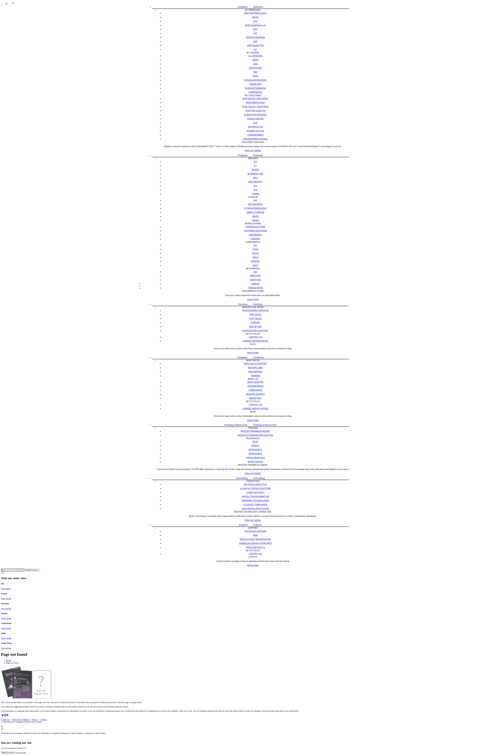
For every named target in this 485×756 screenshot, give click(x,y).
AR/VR (255, 17)
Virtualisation (255, 45)
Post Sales (255, 319)
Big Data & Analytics (255, 484)
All (255, 162)
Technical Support (255, 531)
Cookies (43, 719)
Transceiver (255, 288)
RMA (255, 535)
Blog (255, 442)
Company (242, 357)
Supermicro (255, 92)
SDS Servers (255, 204)
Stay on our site (8, 753)
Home (8, 661)
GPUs (255, 257)
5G (255, 49)
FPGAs (255, 253)
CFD (255, 21)
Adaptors (255, 280)
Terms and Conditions (20, 719)
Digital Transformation (255, 496)
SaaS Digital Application (255, 509)
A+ (255, 166)
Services (243, 304)
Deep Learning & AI (255, 25)
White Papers (255, 462)
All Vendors (255, 56)
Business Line (255, 174)
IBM (255, 72)
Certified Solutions (255, 231)
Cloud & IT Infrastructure (255, 488)
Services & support (255, 364)
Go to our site (20, 752)
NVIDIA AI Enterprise (255, 80)
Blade (255, 170)
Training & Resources (236, 425)
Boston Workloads (255, 13)
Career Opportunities (255, 341)
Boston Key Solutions (255, 98)
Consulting (242, 478)
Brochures (255, 454)
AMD (255, 64)
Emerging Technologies (255, 500)
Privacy (35, 719)
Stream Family (255, 135)
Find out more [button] (253, 151)
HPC (255, 29)
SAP (255, 41)
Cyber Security (255, 492)
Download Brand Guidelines (255, 543)
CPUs (255, 249)
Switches (255, 276)
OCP (255, 123)
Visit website (6, 589)
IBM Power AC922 (255, 103)
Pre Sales (255, 314)
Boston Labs (255, 368)
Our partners (255, 386)
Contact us (255, 337)
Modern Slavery (255, 394)
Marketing (255, 398)
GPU (255, 178)
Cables (255, 284)
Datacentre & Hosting (255, 331)
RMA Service (255, 372)
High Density (255, 182)
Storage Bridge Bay (255, 208)
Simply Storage (255, 212)
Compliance (255, 390)
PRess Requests (255, 547)
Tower (255, 194)
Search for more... (32, 570)
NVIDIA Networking (255, 88)
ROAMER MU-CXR (255, 131)
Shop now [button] (253, 300)
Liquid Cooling (255, 119)
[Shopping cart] (143, 288)
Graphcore (255, 68)
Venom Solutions (255, 227)
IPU (255, 186)
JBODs (255, 220)
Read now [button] (253, 353)
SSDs (255, 265)
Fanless (255, 239)
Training (255, 376)
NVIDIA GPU (255, 84)
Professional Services (255, 310)
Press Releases (255, 458)
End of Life (255, 327)
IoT (255, 33)
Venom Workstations (255, 139)
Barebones (255, 235)
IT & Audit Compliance (255, 505)
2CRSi (255, 60)
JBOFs (255, 216)
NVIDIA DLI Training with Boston (255, 435)
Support (255, 323)
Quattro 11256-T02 (255, 111)
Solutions (242, 7)
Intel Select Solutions (255, 107)
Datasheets (255, 450)
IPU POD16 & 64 (255, 127)
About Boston (255, 382)
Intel (255, 76)
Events (255, 446)
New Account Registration (255, 539)
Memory (255, 261)
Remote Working (255, 37)
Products (243, 155)
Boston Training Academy (255, 431)
